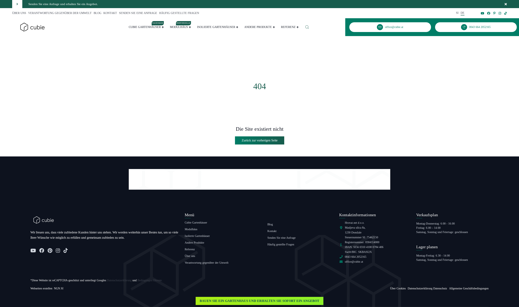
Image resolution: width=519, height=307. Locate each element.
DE (462, 12)
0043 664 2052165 (355, 256)
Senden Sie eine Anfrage (138, 13)
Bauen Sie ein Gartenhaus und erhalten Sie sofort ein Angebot (259, 301)
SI (457, 12)
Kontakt (110, 13)
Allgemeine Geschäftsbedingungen (469, 288)
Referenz (288, 27)
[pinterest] (494, 13)
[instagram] (500, 13)
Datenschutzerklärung (119, 280)
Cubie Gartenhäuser (146, 27)
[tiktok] (505, 13)
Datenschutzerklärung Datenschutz (427, 288)
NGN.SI (58, 288)
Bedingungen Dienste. (150, 280)
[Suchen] (307, 27)
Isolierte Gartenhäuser (216, 27)
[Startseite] (32, 27)
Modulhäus (180, 27)
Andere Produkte (258, 27)
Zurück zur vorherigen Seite (260, 140)
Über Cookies (398, 288)
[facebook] (488, 13)
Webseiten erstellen (41, 288)
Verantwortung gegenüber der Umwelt (60, 13)
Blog (97, 13)
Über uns (19, 13)
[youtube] (482, 13)
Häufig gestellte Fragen (179, 13)
